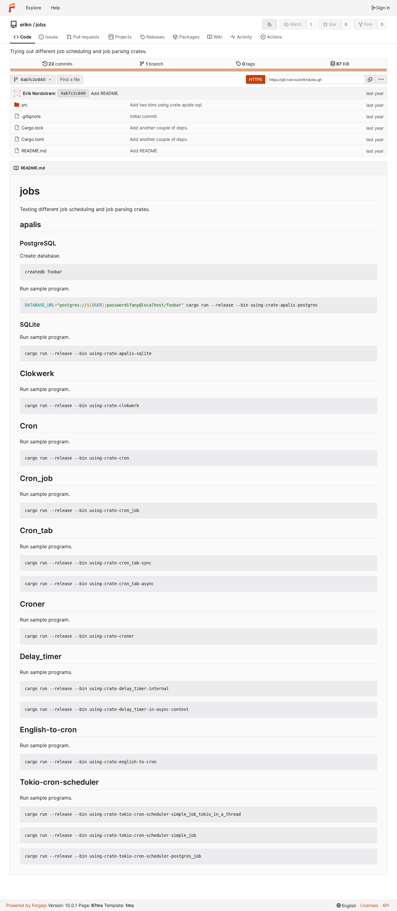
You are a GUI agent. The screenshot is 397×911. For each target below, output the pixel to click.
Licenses (369, 905)
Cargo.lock (32, 127)
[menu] (381, 79)
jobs (41, 24)
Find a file (70, 79)
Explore (33, 7)
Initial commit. (144, 116)
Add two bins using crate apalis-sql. (166, 104)
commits (60, 63)
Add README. (105, 93)
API (385, 905)
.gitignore (31, 116)
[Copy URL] (370, 79)
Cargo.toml (32, 139)
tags (248, 63)
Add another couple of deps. (159, 127)
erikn (26, 24)
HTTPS (255, 79)
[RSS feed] (269, 24)
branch (154, 63)
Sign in (383, 7)
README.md (34, 150)
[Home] (11, 7)
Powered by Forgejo (26, 905)
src (24, 104)
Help (55, 7)
